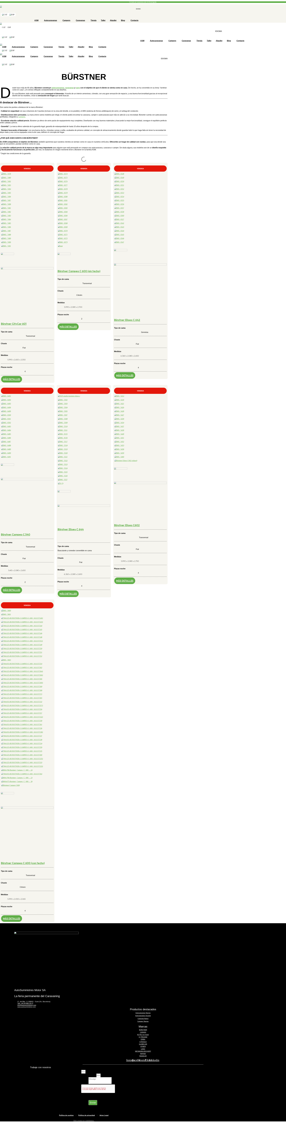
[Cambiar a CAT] (4, 14)
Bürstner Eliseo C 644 (71, 529)
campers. (22, 117)
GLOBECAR (143, 1044)
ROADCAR (143, 1056)
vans (78, 88)
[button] (27, 250)
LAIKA (143, 1049)
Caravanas (80, 20)
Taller (103, 20)
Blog (123, 20)
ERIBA (143, 1039)
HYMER (143, 1046)
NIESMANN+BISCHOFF (143, 1051)
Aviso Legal (104, 1115)
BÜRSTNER (143, 1030)
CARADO (143, 1032)
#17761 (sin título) (143, 1035)
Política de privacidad (86, 1115)
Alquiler (113, 20)
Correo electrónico (88, 1075)
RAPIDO (143, 1054)
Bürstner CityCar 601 (13, 323)
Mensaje (84, 1083)
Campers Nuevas (143, 1021)
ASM (36, 20)
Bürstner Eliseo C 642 (127, 320)
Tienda (93, 20)
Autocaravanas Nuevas (143, 1013)
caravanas (69, 88)
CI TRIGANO (143, 1037)
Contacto (134, 20)
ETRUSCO (143, 1042)
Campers (66, 20)
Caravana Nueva (143, 1018)
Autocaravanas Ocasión (143, 1016)
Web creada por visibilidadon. (83, 1120)
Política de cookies (66, 1115)
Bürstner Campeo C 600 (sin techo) (79, 271)
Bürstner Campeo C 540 (15, 534)
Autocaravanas (50, 20)
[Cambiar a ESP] (12, 14)
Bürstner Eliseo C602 (127, 525)
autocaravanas (58, 88)
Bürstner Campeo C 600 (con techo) (23, 863)
